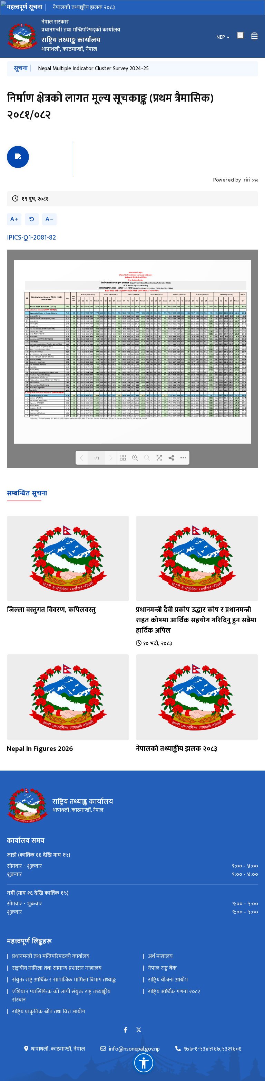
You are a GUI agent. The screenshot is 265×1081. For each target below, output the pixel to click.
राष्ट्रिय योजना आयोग (168, 980)
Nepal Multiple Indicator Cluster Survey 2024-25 (93, 68)
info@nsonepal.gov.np (134, 1049)
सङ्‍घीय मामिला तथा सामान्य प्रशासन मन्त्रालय (56, 968)
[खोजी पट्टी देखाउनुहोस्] (240, 35)
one (251, 180)
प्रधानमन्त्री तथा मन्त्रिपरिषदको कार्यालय (50, 956)
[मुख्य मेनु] (254, 36)
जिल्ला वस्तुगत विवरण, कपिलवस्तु (51, 610)
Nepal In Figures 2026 (40, 749)
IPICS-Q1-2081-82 (31, 237)
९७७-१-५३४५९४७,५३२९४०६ (212, 1049)
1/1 (96, 457)
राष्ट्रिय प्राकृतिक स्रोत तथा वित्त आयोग (48, 1011)
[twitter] (138, 1030)
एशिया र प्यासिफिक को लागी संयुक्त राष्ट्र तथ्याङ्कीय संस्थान (61, 996)
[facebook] (125, 1030)
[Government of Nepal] (22, 36)
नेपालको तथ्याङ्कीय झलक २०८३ (84, 7)
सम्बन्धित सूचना (27, 493)
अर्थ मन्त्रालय (160, 956)
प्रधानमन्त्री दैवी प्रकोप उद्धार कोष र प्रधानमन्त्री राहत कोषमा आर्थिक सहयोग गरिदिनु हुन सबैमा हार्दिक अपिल (196, 620)
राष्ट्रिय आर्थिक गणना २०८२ (174, 991)
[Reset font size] (32, 219)
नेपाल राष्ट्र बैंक (162, 968)
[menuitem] (132, 866)
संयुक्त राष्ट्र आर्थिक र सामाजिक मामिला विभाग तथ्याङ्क (64, 980)
